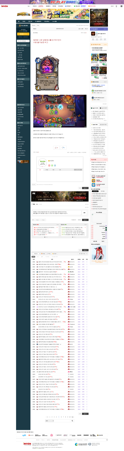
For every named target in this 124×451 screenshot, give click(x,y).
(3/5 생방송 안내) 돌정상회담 (46, 341)
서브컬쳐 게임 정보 (21, 141)
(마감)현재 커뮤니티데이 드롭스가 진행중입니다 (50, 281)
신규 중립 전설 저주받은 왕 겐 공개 (47, 394)
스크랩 (71, 152)
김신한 (71, 266)
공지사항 (85, 439)
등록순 (37, 204)
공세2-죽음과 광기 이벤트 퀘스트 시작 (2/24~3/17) (50, 396)
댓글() (85, 32)
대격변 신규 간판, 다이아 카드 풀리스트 (48, 326)
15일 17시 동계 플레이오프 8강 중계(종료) (49, 266)
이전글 (42, 219)
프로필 (47, 169)
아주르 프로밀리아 (21, 153)
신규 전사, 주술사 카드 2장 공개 (47, 384)
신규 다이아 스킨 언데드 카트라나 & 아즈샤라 (49, 304)
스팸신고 (80, 152)
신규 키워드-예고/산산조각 (45, 296)
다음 (72, 417)
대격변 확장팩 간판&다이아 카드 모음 (48, 316)
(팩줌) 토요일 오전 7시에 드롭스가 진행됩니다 (50, 356)
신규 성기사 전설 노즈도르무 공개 (47, 349)
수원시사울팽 (72, 306)
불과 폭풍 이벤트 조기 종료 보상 (47, 286)
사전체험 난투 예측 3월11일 (46, 324)
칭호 (60, 169)
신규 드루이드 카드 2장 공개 (46, 364)
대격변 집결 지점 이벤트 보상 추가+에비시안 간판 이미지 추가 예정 (54, 276)
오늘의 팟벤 (20, 112)
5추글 (49, 253)
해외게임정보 (20, 137)
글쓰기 (85, 250)
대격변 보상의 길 (43, 294)
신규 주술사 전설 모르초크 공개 (47, 354)
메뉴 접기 (78, 169)
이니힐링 (52, 165)
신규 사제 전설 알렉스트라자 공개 (47, 361)
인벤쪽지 (49, 165)
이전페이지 (73, 219)
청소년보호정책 (63, 439)
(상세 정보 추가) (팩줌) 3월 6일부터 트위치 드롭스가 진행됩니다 (53, 311)
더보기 (55, 165)
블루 (42, 256)
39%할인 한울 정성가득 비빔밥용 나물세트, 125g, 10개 (99, 166)
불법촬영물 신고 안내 (71, 439)
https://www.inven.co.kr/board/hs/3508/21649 (45, 184)
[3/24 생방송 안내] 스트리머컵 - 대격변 (48, 264)
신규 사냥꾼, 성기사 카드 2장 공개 (47, 369)
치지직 (19, 128)
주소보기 (33, 25)
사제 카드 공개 (43, 374)
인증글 (43, 253)
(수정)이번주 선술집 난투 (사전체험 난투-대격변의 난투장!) (52, 284)
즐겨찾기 (55, 253)
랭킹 (53, 169)
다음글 (37, 219)
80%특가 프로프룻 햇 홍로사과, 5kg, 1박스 (99, 164)
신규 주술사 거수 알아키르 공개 (47, 351)
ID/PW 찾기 (25, 36)
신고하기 (75, 152)
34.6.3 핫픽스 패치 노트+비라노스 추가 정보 (49, 359)
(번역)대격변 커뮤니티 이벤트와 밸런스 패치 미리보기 (51, 321)
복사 (38, 25)
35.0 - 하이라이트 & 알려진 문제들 (47, 271)
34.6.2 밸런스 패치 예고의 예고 (46, 406)
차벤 (18, 130)
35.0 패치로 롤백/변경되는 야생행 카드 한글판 (50, 289)
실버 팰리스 (20, 148)
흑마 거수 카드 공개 (44, 376)
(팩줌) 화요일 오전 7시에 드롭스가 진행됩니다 (50, 409)
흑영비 (34, 28)
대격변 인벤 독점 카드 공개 (46, 371)
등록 (84, 212)
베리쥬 (71, 344)
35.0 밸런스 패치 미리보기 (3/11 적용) (48, 336)
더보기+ (58, 224)
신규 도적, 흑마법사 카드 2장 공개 (47, 386)
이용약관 (48, 439)
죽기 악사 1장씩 (43, 389)
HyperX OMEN (21, 144)
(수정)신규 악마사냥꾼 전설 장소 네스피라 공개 (50, 331)
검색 (28, 41)
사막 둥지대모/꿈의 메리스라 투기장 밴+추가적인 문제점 (52, 261)
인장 (40, 169)
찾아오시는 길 (79, 439)
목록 (82, 32)
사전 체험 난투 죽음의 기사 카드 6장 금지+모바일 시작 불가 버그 (54, 279)
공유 (68, 152)
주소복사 (33, 184)
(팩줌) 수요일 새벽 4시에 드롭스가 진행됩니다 (50, 339)
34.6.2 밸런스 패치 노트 (45, 391)
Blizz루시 (72, 271)
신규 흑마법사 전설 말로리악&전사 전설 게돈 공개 (50, 329)
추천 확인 (84, 152)
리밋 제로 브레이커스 (21, 150)
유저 (38, 256)
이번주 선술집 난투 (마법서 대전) (47, 319)
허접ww (71, 299)
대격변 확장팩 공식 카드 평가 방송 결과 (48, 301)
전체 (33, 256)
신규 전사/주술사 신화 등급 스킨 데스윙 (48, 309)
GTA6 (19, 157)
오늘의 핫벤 (20, 109)
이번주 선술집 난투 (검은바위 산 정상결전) (49, 379)
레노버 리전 (20, 146)
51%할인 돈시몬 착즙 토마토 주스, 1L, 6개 (99, 162)
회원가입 (20, 36)
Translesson (72, 274)
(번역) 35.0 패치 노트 (44, 291)
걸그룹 (19, 132)
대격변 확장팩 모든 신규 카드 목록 (47, 314)
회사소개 (37, 439)
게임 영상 (19, 139)
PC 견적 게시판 (20, 116)
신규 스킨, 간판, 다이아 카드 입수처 (47, 299)
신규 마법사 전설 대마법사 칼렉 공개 (48, 404)
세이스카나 (72, 261)
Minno (71, 371)
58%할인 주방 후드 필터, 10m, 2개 (97, 171)
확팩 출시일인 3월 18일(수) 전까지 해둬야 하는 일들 (51, 269)
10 (69, 417)
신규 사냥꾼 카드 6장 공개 (45, 401)
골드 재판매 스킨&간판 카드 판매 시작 (48, 399)
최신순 (40, 204)
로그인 (112, 6)
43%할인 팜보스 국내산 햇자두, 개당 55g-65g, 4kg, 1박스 (99, 169)
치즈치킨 (72, 374)
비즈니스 (43, 439)
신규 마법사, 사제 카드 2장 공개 (47, 366)
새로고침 (86, 204)
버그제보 (47, 256)
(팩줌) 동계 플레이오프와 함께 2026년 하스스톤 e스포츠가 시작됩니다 (55, 274)
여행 (18, 134)
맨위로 (79, 219)
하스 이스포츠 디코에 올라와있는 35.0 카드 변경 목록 (51, 306)
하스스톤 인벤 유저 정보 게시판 (82, 25)
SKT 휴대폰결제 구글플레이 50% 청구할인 (49, 344)
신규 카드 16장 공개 (44, 334)
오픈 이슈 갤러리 (21, 107)
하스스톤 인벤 (24, 25)
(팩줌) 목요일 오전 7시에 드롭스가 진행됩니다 (50, 381)
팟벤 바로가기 (20, 125)
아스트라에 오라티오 (21, 155)
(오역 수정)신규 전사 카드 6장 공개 (47, 346)
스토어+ (105, 44)
